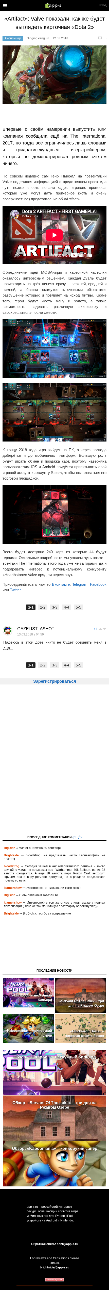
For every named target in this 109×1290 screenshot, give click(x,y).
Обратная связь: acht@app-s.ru (54, 1244)
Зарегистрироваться (54, 681)
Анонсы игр (13, 38)
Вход (102, 5)
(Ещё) (77, 837)
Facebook (98, 584)
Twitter (15, 590)
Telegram (79, 584)
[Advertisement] (54, 759)
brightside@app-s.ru (54, 1267)
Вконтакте (61, 584)
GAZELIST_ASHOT (35, 628)
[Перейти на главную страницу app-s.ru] (54, 5)
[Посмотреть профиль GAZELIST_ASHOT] (7, 630)
